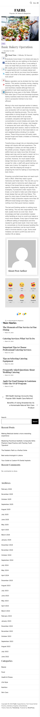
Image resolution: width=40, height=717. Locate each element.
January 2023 (6, 621)
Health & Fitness (7, 677)
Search (3, 417)
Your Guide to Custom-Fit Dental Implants (16, 460)
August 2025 (5, 509)
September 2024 (7, 560)
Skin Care (4, 692)
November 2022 (7, 631)
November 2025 (7, 494)
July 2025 (4, 514)
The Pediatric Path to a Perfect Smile (14, 450)
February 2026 (6, 489)
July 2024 (4, 565)
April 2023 (5, 606)
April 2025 (5, 530)
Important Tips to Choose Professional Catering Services (17, 348)
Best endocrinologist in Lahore (12, 455)
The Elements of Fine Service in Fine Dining (20, 328)
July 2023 (4, 591)
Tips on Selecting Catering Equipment (15, 359)
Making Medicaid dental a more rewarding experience (16, 435)
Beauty (3, 667)
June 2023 (5, 596)
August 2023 (5, 585)
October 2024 (6, 555)
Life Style (4, 682)
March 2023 (5, 611)
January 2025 (6, 540)
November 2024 (7, 550)
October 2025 (6, 499)
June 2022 (5, 656)
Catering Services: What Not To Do (19, 338)
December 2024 (7, 545)
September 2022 (7, 641)
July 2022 (4, 651)
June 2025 (5, 519)
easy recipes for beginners (16, 320)
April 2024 (5, 575)
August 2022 (5, 646)
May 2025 (5, 525)
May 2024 (5, 570)
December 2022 (7, 626)
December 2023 (7, 580)
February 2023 (6, 616)
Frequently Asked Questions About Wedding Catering (19, 371)
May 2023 (5, 601)
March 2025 (5, 535)
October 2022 (6, 636)
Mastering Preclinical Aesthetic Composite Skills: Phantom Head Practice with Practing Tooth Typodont (18, 443)
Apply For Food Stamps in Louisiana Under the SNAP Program (19, 382)
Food (3, 672)
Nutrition (4, 687)
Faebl (20, 10)
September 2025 (7, 504)
